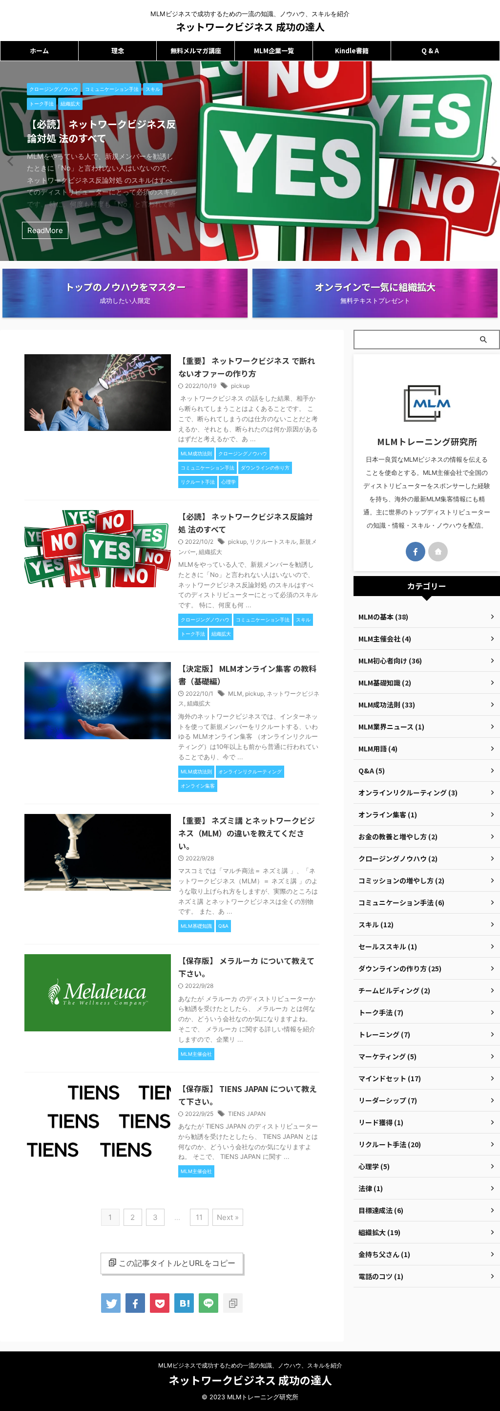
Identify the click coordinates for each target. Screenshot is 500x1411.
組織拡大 (210, 552)
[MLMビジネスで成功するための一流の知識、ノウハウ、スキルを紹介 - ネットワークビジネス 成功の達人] (184, 1303)
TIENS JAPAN (247, 1113)
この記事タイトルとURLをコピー (177, 1263)
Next (491, 161)
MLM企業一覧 (274, 50)
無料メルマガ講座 (195, 50)
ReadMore (45, 230)
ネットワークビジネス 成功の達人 (250, 27)
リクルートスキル (273, 541)
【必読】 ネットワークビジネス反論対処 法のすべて (101, 131)
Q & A (430, 50)
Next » (228, 1217)
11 (199, 1217)
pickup (240, 385)
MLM (235, 693)
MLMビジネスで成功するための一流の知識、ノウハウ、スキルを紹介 (250, 1365)
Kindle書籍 (352, 50)
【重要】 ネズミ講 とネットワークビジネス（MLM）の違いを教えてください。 (246, 833)
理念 (117, 50)
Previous (9, 161)
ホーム (39, 50)
